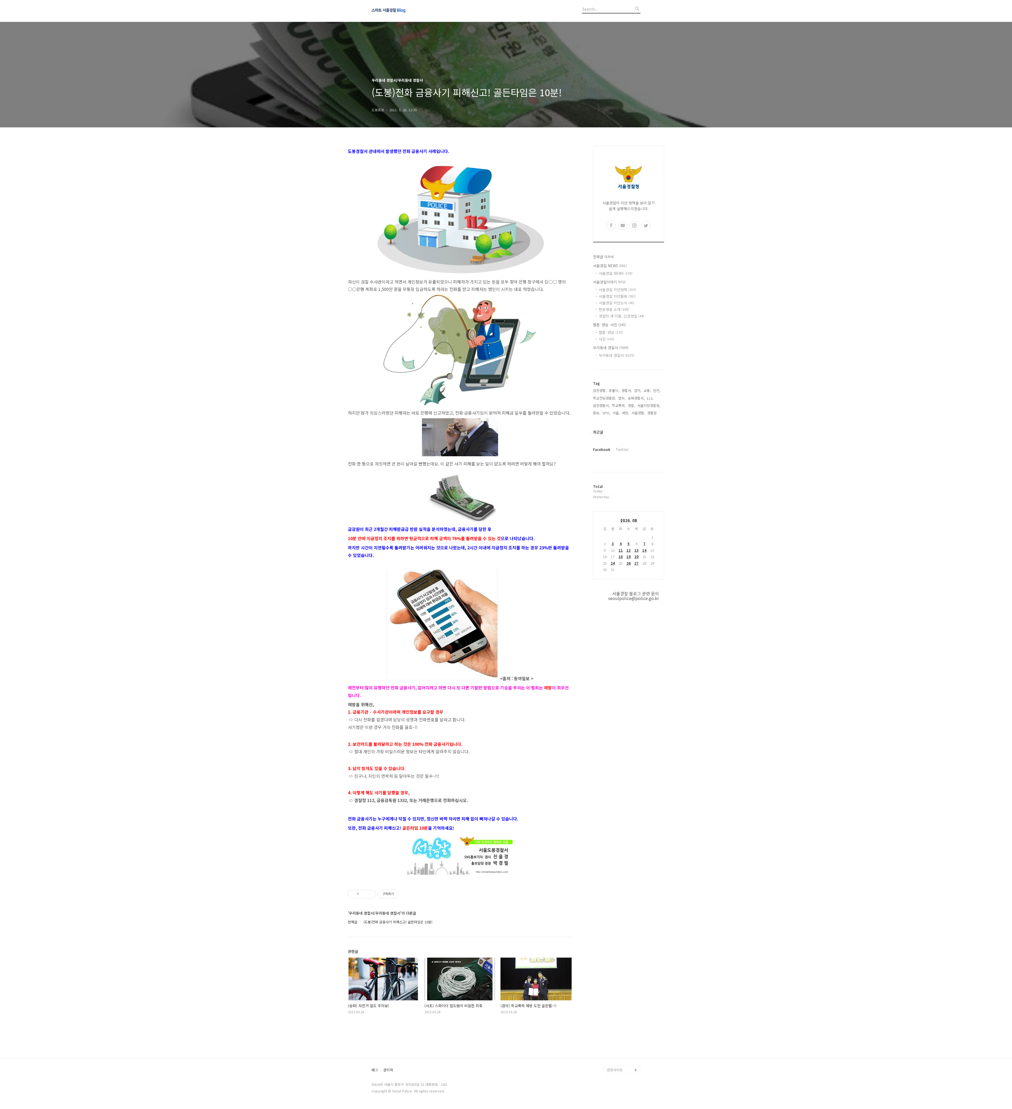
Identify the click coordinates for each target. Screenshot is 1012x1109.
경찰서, (626, 390)
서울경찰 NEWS (610, 265)
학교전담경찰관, (604, 398)
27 (636, 563)
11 (621, 550)
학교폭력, (619, 405)
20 (636, 556)
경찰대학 (613, 1010)
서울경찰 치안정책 (617, 289)
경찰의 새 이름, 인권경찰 (621, 316)
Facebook (601, 449)
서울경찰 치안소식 (616, 302)
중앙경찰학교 (616, 1027)
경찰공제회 (615, 1052)
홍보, (596, 412)
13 (636, 550)
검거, (637, 390)
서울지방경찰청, (648, 405)
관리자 (388, 1070)
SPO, (606, 412)
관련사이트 (615, 1069)
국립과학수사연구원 (621, 1036)
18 (621, 556)
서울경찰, (638, 412)
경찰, (631, 405)
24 (613, 563)
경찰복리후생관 (618, 1061)
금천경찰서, (601, 405)
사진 (606, 339)
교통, (647, 390)
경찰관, (652, 412)
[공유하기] (363, 894)
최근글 (598, 432)
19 (628, 556)
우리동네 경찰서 (611, 347)
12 (628, 550)
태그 (375, 1070)
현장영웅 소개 (614, 309)
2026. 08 (628, 520)
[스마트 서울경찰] (401, 11)
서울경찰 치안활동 (617, 296)
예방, (625, 412)
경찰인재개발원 (618, 1019)
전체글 (603, 256)
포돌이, (614, 390)
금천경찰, (600, 390)
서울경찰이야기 (609, 282)
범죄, (622, 398)
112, (650, 398)
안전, (656, 390)
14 (644, 550)
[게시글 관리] (370, 894)
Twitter (622, 449)
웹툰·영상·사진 (609, 324)
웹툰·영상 (611, 332)
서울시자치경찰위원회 (623, 1002)
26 (628, 563)
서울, (616, 412)
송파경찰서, (636, 398)
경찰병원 (613, 1044)
